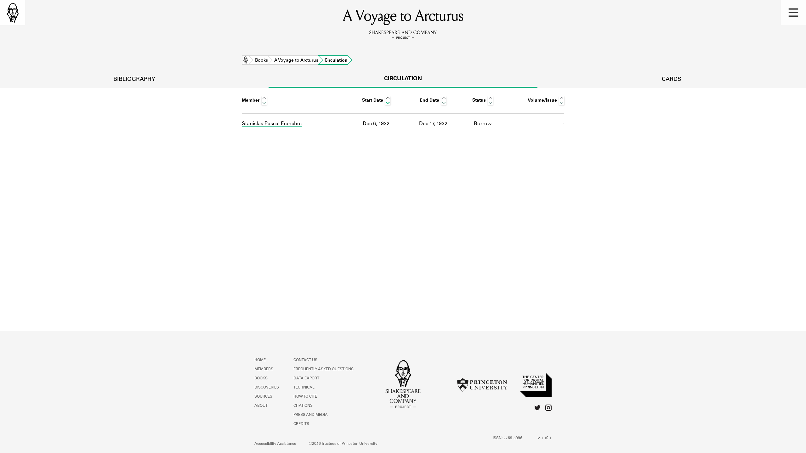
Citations (303, 406)
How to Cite (305, 397)
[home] (12, 12)
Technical (304, 387)
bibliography (134, 79)
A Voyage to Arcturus (296, 61)
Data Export (306, 378)
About (261, 406)
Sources (263, 397)
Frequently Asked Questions (323, 369)
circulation (403, 79)
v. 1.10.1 (545, 438)
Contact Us (305, 360)
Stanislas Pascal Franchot (272, 123)
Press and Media (310, 415)
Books (261, 61)
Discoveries (266, 387)
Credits (301, 424)
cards (671, 79)
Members (263, 369)
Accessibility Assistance (275, 444)
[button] (793, 12)
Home (245, 61)
